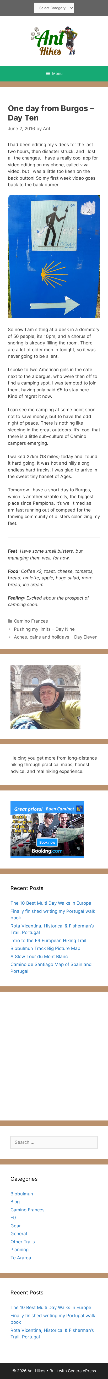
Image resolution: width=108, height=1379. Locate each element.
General (18, 1233)
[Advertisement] (54, 1056)
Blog (15, 1201)
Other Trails (22, 1241)
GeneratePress (82, 1370)
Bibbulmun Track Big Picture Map (45, 948)
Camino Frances (31, 621)
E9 (13, 1217)
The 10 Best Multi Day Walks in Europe (50, 903)
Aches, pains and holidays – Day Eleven (56, 637)
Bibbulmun (21, 1193)
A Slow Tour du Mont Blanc (39, 956)
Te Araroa (20, 1257)
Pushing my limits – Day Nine (44, 629)
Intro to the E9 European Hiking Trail (48, 940)
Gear (15, 1225)
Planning (19, 1249)
